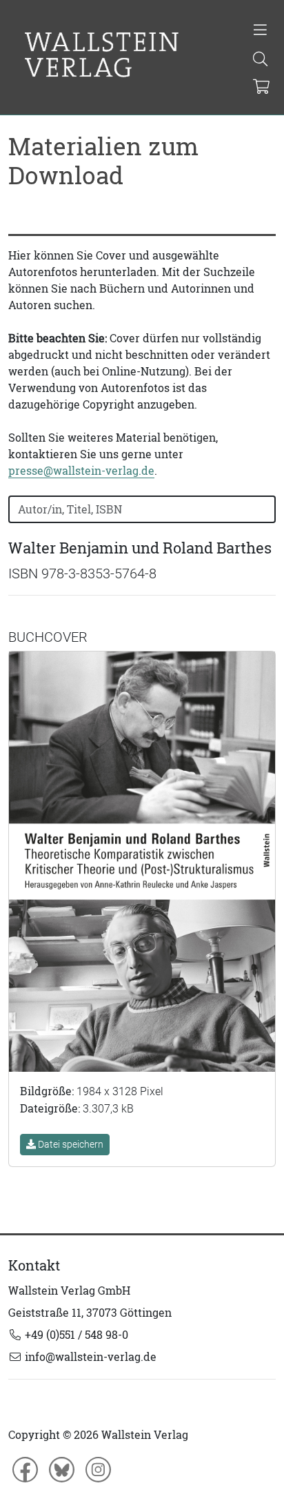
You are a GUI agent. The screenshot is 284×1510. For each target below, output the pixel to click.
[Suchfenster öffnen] (260, 60)
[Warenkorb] (261, 87)
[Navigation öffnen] (260, 31)
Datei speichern (69, 1144)
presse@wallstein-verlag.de (81, 470)
